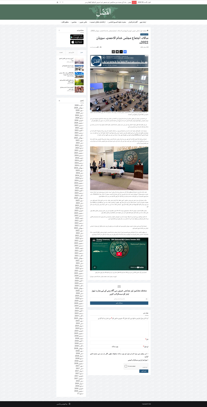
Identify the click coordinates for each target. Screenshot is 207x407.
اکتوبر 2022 (79, 221)
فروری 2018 (79, 361)
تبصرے (61, 52)
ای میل (145, 346)
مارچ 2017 (79, 374)
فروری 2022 (79, 241)
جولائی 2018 (78, 348)
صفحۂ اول (143, 31)
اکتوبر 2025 (79, 130)
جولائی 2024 (78, 168)
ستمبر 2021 (79, 253)
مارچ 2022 (79, 238)
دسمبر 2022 (79, 216)
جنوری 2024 (78, 183)
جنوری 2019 (78, 333)
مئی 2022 (79, 233)
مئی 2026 (79, 113)
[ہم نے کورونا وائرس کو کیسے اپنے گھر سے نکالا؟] (79, 82)
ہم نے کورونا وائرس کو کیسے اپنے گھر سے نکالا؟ (67, 81)
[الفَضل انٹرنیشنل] (103, 12)
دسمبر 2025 (79, 125)
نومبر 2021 (79, 248)
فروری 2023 (79, 211)
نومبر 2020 (79, 278)
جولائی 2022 (78, 228)
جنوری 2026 (78, 123)
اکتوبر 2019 (79, 311)
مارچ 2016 (79, 386)
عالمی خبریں (83, 22)
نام (146, 339)
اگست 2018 (79, 346)
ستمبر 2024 (79, 163)
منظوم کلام (65, 22)
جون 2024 (79, 171)
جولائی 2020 (78, 288)
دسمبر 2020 (79, 276)
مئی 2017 (79, 368)
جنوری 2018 (78, 363)
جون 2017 (79, 366)
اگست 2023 (79, 196)
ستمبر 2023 (79, 193)
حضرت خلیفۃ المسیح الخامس (117, 22)
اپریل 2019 (79, 326)
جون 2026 (79, 110)
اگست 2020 (79, 286)
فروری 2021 (79, 271)
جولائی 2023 (78, 198)
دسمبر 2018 (79, 336)
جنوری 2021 (78, 273)
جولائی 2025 (78, 138)
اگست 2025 (79, 135)
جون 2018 (79, 351)
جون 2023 (79, 201)
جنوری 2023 (78, 213)
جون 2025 (79, 140)
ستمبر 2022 (79, 223)
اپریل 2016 (79, 384)
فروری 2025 (79, 150)
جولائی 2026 (78, 108)
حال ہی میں (71, 52)
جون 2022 (79, 231)
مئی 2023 (79, 203)
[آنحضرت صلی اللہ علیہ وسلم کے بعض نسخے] (79, 89)
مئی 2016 (79, 381)
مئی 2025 (79, 143)
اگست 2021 (79, 256)
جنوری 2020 (78, 303)
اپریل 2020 (79, 296)
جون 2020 (79, 291)
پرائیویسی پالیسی (62, 404)
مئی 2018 (79, 353)
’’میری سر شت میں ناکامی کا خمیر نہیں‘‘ (66, 59)
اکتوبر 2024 (79, 161)
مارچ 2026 (79, 118)
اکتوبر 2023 (79, 191)
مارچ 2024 (79, 178)
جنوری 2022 (78, 243)
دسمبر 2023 (79, 186)
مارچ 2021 (79, 268)
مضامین (74, 22)
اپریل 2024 (79, 176)
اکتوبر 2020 (79, 281)
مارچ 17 (80, 394)
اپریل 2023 (79, 206)
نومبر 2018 (79, 338)
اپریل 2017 (79, 371)
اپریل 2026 (79, 115)
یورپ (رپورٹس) (126, 31)
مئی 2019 (79, 323)
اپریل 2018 (79, 356)
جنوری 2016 (78, 391)
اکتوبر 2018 (79, 341)
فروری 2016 (79, 389)
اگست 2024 (79, 166)
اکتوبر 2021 (79, 251)
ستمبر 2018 (79, 343)
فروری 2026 (79, 120)
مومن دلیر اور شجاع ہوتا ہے (68, 66)
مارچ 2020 (79, 298)
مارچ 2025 (79, 148)
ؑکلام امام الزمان (132, 22)
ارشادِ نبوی (143, 22)
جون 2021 (79, 261)
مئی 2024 (79, 173)
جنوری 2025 (78, 153)
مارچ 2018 (79, 358)
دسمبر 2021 (79, 246)
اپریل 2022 (79, 236)
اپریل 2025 (79, 145)
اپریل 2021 (79, 266)
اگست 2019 (79, 316)
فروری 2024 (79, 181)
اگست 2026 (79, 105)
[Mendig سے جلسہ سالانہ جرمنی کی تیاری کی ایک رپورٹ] (79, 75)
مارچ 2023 (79, 208)
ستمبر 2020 (79, 283)
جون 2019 (79, 321)
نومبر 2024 (79, 158)
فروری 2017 (79, 376)
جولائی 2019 (78, 318)
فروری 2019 (79, 331)
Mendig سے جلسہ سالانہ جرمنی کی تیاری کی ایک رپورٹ (66, 74)
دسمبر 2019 (79, 306)
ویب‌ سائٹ (115, 346)
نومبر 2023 (79, 188)
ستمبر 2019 (79, 313)
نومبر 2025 (79, 128)
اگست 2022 (79, 226)
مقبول (81, 52)
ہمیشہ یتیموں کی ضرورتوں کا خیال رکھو (119, 2)
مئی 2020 (79, 293)
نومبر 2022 (79, 218)
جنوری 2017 (78, 379)
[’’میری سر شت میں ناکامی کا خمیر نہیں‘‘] (79, 61)
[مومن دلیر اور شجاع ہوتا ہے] (79, 68)
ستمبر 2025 (79, 133)
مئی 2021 (79, 263)
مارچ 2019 (79, 328)
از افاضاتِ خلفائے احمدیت (97, 22)
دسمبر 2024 (79, 155)
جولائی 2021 (78, 258)
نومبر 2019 (79, 308)
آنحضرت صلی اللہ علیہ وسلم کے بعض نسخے (67, 88)
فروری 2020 (79, 301)
